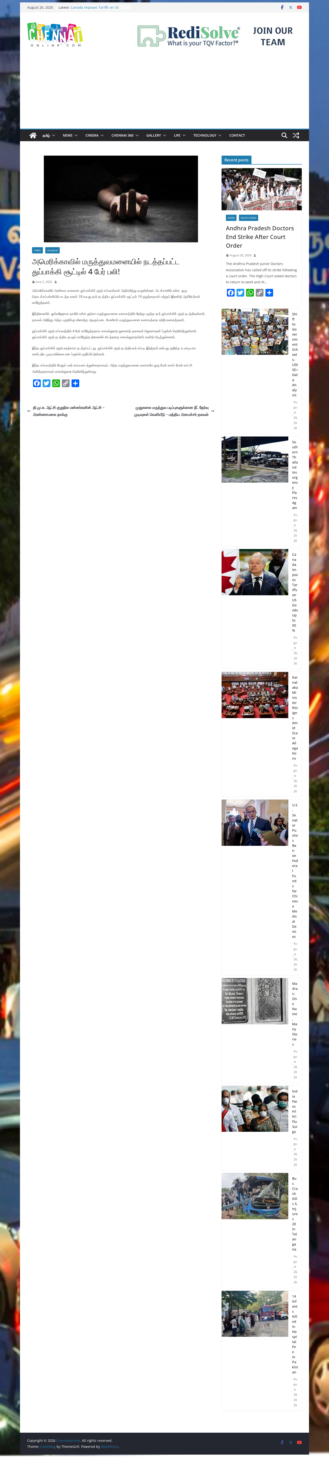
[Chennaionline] (33, 135)
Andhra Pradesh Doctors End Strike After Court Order (260, 236)
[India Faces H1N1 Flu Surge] (255, 1128)
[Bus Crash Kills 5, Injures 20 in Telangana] (255, 1230)
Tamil (37, 250)
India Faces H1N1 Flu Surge (295, 1111)
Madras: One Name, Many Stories (295, 1013)
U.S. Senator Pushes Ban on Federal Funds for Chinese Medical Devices (295, 871)
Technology (204, 135)
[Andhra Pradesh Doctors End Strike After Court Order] (262, 189)
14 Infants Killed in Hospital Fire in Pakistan (295, 1334)
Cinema (92, 135)
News (67, 135)
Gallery (153, 135)
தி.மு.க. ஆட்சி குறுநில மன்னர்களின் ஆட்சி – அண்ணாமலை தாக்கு (69, 411)
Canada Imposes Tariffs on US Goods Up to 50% (95, 9)
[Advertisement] (164, 92)
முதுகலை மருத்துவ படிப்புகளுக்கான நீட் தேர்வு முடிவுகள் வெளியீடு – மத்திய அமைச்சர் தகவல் (171, 411)
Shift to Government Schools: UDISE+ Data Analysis (295, 354)
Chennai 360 (122, 135)
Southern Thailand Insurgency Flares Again (295, 475)
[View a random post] (296, 135)
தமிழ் (46, 135)
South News (248, 217)
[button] (52, 135)
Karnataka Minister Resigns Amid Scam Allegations (295, 718)
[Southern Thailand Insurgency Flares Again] (255, 491)
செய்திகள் (52, 250)
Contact (237, 135)
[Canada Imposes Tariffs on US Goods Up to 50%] (255, 609)
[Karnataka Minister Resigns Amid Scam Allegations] (255, 734)
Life (177, 135)
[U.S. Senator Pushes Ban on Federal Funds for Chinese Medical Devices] (255, 887)
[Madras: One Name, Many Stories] (255, 1030)
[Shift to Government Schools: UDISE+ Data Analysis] (255, 371)
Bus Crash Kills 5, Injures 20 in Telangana (295, 1214)
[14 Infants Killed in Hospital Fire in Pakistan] (255, 1351)
